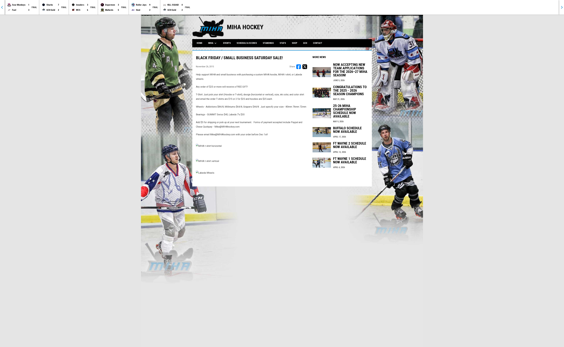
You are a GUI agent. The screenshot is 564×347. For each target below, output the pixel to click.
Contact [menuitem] (317, 43)
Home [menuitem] (199, 43)
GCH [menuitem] (306, 43)
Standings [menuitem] (268, 43)
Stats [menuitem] (283, 43)
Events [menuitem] (227, 43)
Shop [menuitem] (294, 43)
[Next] (561, 7)
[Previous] (2, 7)
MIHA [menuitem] (212, 43)
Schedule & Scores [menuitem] (247, 43)
